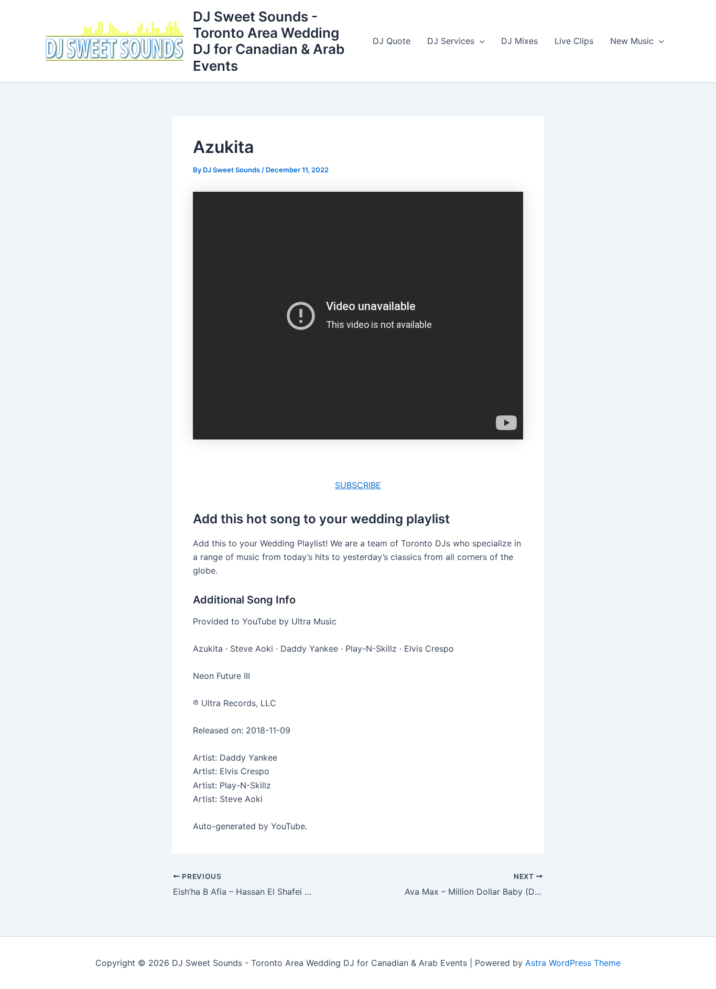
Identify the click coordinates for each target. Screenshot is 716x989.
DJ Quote (391, 41)
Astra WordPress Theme (573, 963)
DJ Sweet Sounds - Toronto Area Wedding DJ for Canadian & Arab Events (268, 41)
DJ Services (450, 41)
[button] (479, 41)
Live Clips (574, 41)
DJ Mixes (519, 41)
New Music (632, 41)
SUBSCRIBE (358, 485)
